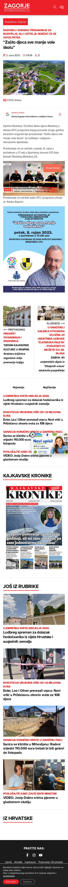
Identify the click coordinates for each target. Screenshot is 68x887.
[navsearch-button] (55, 7)
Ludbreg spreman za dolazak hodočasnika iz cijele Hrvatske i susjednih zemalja (33, 400)
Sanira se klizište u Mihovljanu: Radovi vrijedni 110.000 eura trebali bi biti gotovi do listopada (33, 746)
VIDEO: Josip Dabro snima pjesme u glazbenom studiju (30, 456)
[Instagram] (34, 855)
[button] (61, 7)
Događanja (11, 21)
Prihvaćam (11, 881)
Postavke (27, 881)
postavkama (9, 875)
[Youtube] (40, 855)
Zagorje (22, 21)
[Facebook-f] (27, 855)
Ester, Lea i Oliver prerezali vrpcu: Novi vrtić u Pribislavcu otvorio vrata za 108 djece (33, 418)
